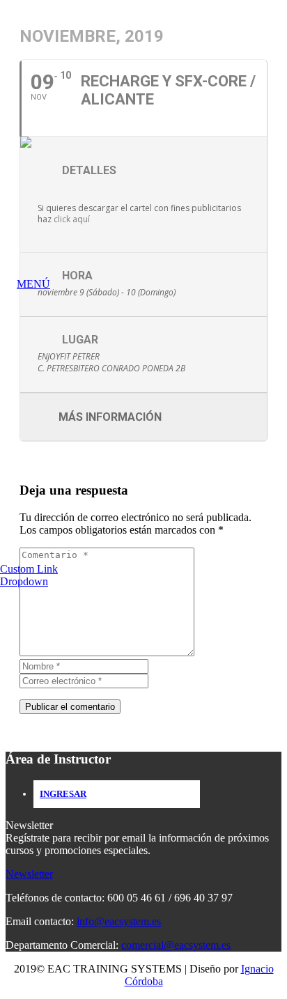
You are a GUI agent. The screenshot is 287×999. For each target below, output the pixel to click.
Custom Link (29, 569)
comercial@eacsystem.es (176, 945)
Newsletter (29, 874)
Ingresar (63, 794)
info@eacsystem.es (119, 921)
